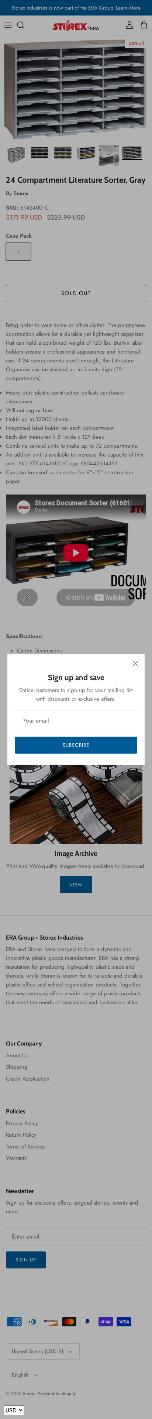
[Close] (135, 663)
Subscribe (76, 744)
